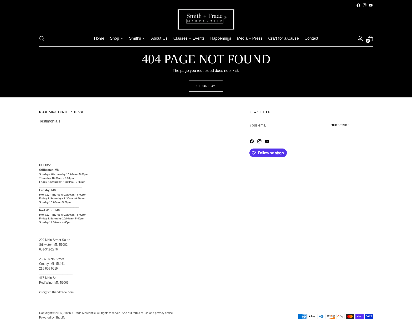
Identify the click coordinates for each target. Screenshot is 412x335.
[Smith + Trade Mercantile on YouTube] (371, 5)
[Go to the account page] (360, 38)
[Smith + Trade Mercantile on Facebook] (358, 5)
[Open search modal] (41, 38)
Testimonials (49, 121)
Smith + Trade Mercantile (79, 313)
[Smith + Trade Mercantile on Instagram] (364, 5)
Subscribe (340, 125)
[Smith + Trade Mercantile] (206, 19)
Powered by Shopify (52, 317)
